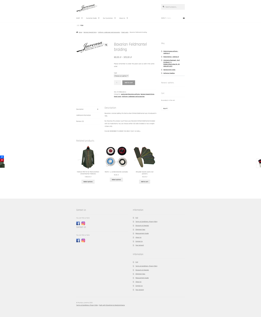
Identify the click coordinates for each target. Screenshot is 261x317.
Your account (139, 245)
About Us (122, 18)
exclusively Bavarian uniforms (130, 94)
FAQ (136, 218)
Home (80, 32)
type (115, 73)
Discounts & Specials (142, 226)
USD (78, 25)
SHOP (78, 18)
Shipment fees (140, 229)
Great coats (124, 32)
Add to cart (129, 83)
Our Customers (108, 18)
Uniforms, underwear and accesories (109, 32)
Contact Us (139, 241)
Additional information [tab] (83, 115)
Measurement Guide (142, 233)
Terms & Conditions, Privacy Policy (146, 222)
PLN (82, 25)
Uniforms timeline (169, 73)
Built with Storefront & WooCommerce (112, 305)
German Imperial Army (90, 32)
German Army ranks (169, 70)
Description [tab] (79, 109)
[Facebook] (2, 157)
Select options (88, 182)
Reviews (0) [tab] (80, 121)
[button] (106, 44)
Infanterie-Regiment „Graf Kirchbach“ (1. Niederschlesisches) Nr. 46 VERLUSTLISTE (171, 63)
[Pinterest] (2, 160)
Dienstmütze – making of (171, 57)
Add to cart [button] (144, 182)
